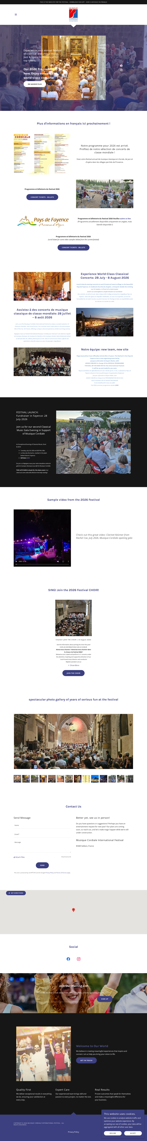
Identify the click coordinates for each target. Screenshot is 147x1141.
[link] (73, 14)
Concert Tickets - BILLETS (42, 197)
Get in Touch (86, 1060)
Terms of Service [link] (61, 873)
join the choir (73, 673)
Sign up (104, 999)
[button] (16, 14)
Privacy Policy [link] (50, 873)
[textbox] (42, 825)
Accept (133, 1133)
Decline (113, 1133)
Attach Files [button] (20, 857)
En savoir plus (35, 84)
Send (42, 865)
